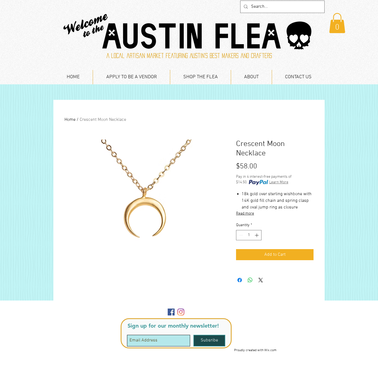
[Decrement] (240, 235)
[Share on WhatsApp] (250, 280)
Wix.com (270, 350)
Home (70, 119)
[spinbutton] (249, 235)
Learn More (278, 182)
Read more (245, 213)
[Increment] (257, 235)
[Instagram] (180, 312)
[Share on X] (260, 280)
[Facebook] (171, 312)
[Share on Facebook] (239, 280)
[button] (337, 23)
